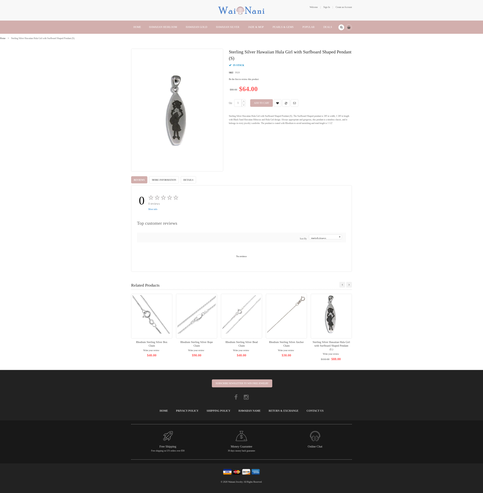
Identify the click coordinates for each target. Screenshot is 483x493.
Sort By (303, 238)
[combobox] (341, 27)
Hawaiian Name (249, 410)
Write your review (151, 350)
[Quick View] (151, 316)
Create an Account (344, 7)
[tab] (139, 179)
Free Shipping (167, 446)
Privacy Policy (187, 410)
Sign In (326, 7)
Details (188, 180)
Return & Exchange (283, 410)
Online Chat (315, 446)
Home (2, 38)
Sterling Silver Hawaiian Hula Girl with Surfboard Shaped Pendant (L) (331, 346)
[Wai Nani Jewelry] (241, 10)
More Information (164, 180)
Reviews (139, 180)
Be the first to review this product (244, 79)
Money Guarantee (241, 446)
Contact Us (315, 410)
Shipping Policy (218, 410)
